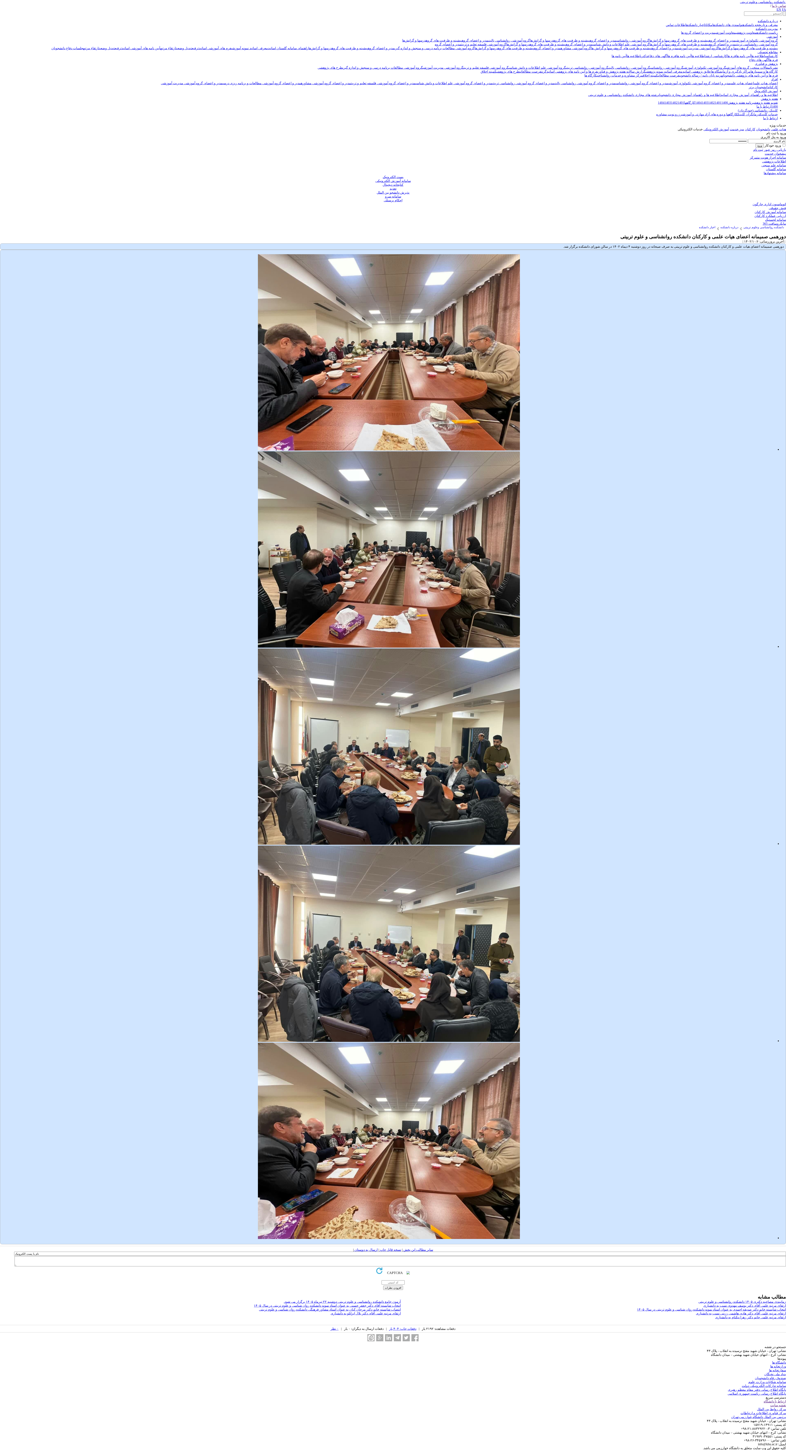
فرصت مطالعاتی (530, 71)
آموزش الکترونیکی (716, 129)
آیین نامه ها (743, 56)
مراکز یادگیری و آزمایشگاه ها (731, 71)
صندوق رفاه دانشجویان (770, 1378)
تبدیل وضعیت (184, 48)
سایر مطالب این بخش (418, 1249)
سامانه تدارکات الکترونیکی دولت (764, 1386)
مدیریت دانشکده (767, 28)
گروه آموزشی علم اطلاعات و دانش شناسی (620, 44)
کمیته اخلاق (488, 71)
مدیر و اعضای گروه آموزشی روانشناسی (641, 83)
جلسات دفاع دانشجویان (67, 48)
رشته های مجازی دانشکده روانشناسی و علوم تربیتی (623, 95)
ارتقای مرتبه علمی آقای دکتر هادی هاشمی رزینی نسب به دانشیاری (741, 1313)
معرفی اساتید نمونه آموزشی (249, 48)
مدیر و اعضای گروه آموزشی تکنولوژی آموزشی (699, 83)
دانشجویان (763, 129)
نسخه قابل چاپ (390, 1249)
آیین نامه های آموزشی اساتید (141, 48)
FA (784, 9)
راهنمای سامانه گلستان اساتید (288, 48)
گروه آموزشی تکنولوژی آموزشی (756, 40)
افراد (774, 79)
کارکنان (773, 87)
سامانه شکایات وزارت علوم (767, 1382)
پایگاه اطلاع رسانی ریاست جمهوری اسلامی (757, 1393)
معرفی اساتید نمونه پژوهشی (664, 71)
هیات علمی (778, 129)
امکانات (709, 25)
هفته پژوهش (769, 99)
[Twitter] (406, 1337)
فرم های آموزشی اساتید (215, 48)
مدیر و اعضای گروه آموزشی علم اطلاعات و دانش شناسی (454, 83)
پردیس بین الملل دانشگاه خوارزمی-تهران (758, 1417)
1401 (718, 102)
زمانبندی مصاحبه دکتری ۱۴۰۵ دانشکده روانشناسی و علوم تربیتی (742, 1301)
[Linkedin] (388, 1337)
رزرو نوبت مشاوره (669, 114)
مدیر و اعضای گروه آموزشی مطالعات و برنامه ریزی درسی (261, 83)
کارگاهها (689, 102)
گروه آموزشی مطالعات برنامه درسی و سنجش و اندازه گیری (434, 48)
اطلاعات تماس (676, 25)
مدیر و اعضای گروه (722, 40)
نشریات (774, 67)
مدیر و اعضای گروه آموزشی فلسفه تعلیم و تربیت (383, 83)
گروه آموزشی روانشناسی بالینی (509, 40)
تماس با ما (779, 6)
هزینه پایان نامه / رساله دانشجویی (701, 75)
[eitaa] (371, 1337)
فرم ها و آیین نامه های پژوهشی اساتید (572, 71)
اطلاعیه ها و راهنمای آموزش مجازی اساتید (749, 95)
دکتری (644, 56)
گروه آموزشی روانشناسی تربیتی (757, 44)
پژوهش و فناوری (766, 63)
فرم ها (731, 56)
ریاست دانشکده (767, 32)
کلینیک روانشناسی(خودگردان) (758, 110)
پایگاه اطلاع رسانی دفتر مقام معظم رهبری (757, 1389)
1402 (711, 102)
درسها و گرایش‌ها (661, 40)
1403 (705, 102)
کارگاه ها (590, 75)
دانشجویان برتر (759, 87)
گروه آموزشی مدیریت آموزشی (698, 48)
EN (779, 9)
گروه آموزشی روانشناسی (632, 40)
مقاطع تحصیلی (768, 52)
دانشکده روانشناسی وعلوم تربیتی (762, 2)
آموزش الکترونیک (766, 91)
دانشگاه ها (779, 1362)
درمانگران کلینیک (748, 114)
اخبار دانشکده (695, 25)
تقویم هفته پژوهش (766, 102)
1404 (698, 102)
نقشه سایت (778, 1405)
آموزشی (772, 36)
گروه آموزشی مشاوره (576, 48)
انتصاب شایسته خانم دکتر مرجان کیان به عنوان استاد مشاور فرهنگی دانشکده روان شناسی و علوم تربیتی (330, 1309)
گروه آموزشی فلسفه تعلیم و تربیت (483, 44)
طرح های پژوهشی (330, 67)
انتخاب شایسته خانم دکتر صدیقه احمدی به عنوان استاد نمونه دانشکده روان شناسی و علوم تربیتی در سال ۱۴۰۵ (711, 1309)
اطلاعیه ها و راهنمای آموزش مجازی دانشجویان (689, 95)
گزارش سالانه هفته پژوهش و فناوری (621, 71)
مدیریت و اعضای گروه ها (698, 32)
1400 (724, 102)
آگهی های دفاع (657, 56)
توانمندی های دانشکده (728, 25)
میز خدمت (737, 129)
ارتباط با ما (764, 106)
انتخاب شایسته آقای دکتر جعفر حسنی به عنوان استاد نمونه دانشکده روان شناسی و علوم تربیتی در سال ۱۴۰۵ (327, 1305)
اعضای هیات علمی (766, 83)
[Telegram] (397, 1337)
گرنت (544, 71)
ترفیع (195, 48)
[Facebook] (415, 1337)
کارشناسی (771, 56)
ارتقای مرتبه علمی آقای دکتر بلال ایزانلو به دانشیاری (366, 1313)
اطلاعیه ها (758, 56)
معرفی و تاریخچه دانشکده (760, 25)
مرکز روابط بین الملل (771, 1409)
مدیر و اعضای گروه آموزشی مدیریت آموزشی (191, 83)
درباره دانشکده (768, 21)
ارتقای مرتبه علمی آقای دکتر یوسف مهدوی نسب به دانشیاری (744, 1305)
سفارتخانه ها (777, 1370)
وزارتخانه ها (778, 1366)
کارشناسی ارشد (716, 56)
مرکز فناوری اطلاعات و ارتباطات (763, 1413)
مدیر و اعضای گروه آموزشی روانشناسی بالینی (584, 83)
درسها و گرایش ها (603, 48)
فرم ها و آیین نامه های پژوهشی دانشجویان (750, 75)
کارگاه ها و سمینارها (764, 71)
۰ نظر (335, 1328)
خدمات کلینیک (769, 114)
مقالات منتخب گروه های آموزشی (748, 67)
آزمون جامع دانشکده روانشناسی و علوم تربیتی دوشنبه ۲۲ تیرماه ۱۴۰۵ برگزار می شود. (342, 1301)
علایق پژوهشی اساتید (696, 71)
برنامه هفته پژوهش (741, 102)
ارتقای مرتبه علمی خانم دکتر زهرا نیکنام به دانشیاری (750, 1317)
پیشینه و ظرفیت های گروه (691, 40)
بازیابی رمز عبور (775, 149)
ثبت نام (758, 149)
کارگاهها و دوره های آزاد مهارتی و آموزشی (709, 114)
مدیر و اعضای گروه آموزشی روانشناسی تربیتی (523, 83)
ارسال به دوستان (366, 1249)
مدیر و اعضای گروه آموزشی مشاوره (326, 83)
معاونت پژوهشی (746, 32)
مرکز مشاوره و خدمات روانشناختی (620, 75)
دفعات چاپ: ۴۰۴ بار (402, 1328)
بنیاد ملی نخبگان (775, 1374)
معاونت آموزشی (725, 32)
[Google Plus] (379, 1337)
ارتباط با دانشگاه (775, 1401)
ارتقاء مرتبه (168, 48)
